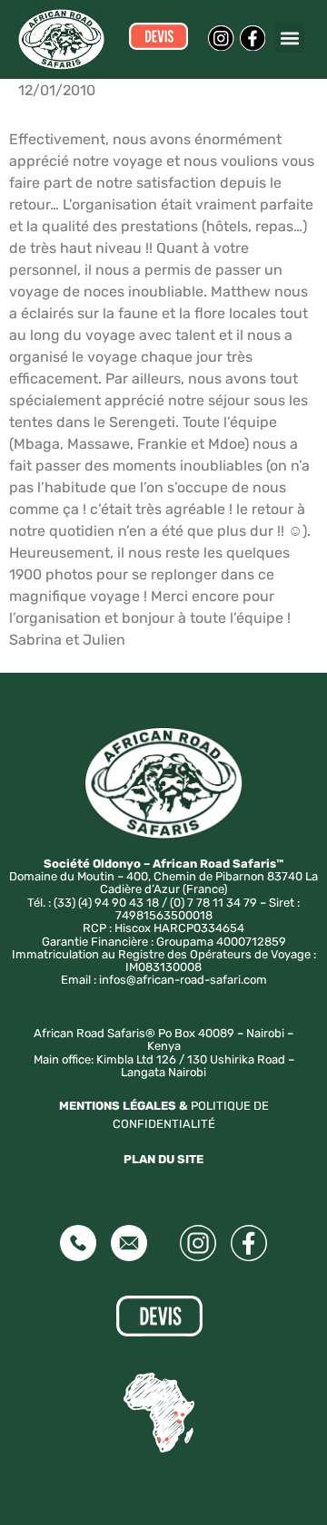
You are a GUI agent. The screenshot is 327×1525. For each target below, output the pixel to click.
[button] (289, 38)
